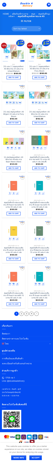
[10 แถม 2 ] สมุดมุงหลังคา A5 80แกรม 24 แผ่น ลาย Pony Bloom (39, 68)
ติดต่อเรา (6, 333)
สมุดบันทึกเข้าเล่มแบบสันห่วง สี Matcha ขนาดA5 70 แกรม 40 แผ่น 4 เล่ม (39, 250)
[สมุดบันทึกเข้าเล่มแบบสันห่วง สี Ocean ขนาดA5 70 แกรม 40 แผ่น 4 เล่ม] (39, 186)
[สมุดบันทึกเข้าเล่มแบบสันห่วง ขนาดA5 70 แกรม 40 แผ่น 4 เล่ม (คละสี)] (39, 141)
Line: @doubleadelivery (13, 381)
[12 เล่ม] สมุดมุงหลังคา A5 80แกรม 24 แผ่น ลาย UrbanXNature (39, 114)
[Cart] (49, 5)
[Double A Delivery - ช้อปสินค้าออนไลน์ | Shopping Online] (26, 4)
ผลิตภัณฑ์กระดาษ (20, 14)
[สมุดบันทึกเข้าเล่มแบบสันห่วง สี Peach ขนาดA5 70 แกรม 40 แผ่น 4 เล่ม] (13, 186)
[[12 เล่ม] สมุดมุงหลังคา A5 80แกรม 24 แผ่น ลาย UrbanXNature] (39, 96)
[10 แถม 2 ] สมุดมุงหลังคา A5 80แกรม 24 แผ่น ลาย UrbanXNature (13, 68)
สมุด (33, 14)
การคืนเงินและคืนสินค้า (12, 358)
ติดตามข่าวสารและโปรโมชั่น (15, 338)
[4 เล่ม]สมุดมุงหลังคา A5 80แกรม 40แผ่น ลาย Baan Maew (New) (13, 159)
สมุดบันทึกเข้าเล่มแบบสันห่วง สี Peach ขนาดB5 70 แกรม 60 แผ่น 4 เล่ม (13, 295)
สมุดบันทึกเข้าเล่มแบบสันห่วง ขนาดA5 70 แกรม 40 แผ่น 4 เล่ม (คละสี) (39, 159)
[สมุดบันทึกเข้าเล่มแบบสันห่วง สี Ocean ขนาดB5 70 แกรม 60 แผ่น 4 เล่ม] (39, 277)
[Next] (36, 314)
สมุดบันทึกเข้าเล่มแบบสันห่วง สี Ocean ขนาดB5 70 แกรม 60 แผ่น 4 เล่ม (39, 295)
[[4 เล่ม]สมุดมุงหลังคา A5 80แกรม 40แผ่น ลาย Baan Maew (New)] (13, 141)
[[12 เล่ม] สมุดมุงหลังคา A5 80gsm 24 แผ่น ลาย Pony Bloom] (13, 96)
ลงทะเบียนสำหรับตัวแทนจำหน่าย (17, 363)
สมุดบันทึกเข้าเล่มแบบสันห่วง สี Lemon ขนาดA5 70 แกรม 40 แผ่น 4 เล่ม (13, 250)
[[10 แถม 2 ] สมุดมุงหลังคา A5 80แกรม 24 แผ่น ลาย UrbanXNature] (13, 50)
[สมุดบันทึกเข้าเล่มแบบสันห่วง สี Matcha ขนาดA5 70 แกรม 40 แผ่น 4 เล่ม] (39, 231)
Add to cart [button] (13, 77)
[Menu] (4, 5)
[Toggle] (50, 343)
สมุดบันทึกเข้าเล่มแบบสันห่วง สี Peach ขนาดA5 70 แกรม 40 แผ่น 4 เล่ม (13, 204)
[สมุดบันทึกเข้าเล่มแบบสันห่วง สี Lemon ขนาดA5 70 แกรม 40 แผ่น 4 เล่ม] (13, 231)
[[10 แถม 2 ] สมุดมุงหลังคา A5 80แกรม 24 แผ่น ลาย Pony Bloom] (39, 50)
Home (6, 14)
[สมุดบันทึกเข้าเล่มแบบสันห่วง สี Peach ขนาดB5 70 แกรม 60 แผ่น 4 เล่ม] (13, 277)
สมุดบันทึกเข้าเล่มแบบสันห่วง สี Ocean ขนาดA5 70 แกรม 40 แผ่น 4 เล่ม (39, 204)
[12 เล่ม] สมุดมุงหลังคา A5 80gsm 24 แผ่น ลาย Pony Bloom (13, 114)
